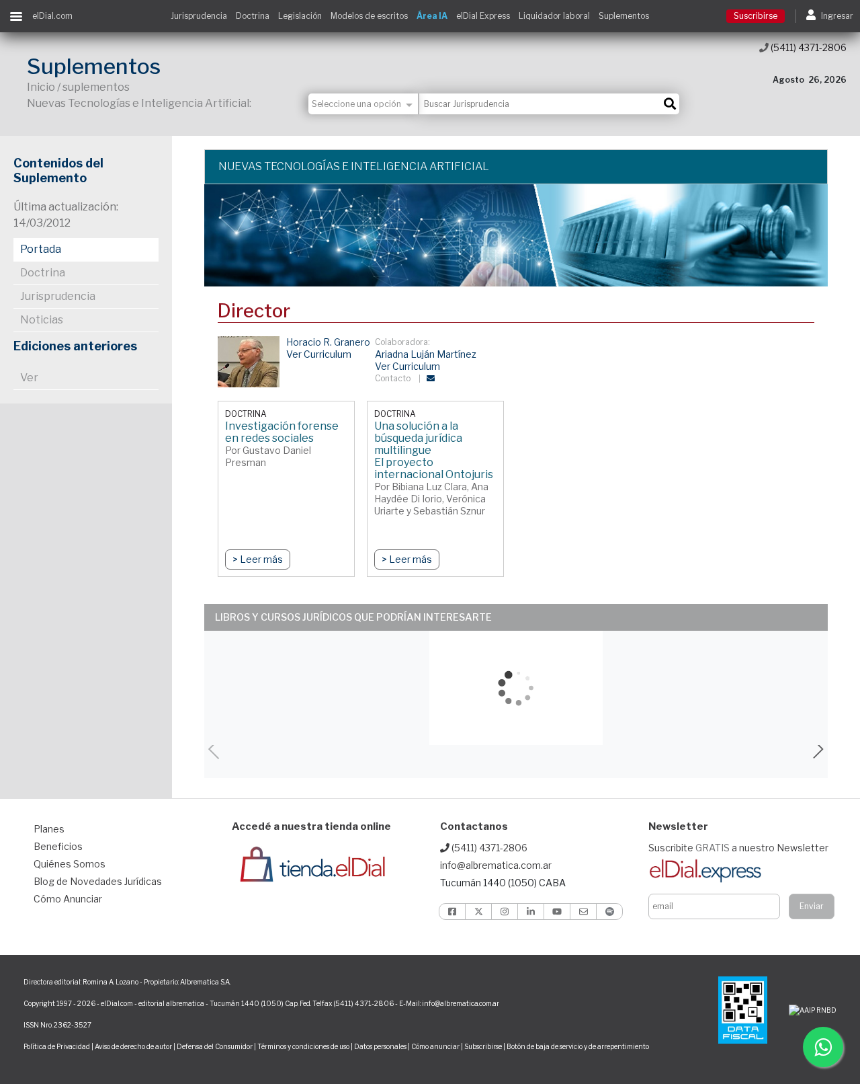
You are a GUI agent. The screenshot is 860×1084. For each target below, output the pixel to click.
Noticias (41, 319)
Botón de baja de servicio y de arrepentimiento (578, 1046)
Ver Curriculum (318, 354)
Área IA (432, 16)
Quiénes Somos (69, 863)
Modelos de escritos (369, 16)
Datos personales (380, 1046)
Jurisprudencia (199, 16)
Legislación (300, 16)
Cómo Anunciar (68, 898)
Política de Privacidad (57, 1046)
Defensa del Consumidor (215, 1046)
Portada (40, 249)
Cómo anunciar (435, 1046)
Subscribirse (483, 1046)
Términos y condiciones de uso (303, 1046)
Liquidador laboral (554, 16)
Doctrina (252, 16)
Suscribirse (755, 16)
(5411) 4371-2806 (808, 47)
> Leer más (257, 559)
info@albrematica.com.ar (496, 865)
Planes (49, 829)
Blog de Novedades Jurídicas (98, 881)
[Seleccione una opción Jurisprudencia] (363, 103)
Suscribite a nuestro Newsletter (738, 847)
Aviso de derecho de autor (133, 1046)
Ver (29, 377)
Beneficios (58, 846)
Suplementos (624, 16)
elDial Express (483, 16)
